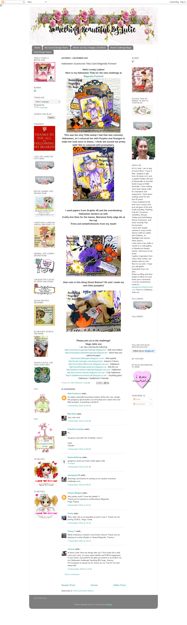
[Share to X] (102, 383)
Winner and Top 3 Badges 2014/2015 (89, 47)
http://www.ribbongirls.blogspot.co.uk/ (87, 358)
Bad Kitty (72, 414)
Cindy (70, 513)
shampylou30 (74, 475)
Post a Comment (72, 574)
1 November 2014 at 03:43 (79, 406)
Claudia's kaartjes (76, 429)
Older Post (119, 585)
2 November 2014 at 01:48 (79, 467)
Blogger (109, 605)
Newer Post (68, 585)
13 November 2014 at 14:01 (80, 569)
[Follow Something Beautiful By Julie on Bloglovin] (144, 352)
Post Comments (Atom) (83, 591)
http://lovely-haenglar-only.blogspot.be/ (85, 361)
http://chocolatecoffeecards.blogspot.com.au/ (88, 364)
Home (37, 47)
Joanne (71, 549)
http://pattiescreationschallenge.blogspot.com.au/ (88, 370)
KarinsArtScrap (75, 457)
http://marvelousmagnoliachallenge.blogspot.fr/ (86, 350)
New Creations (74, 393)
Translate (43, 108)
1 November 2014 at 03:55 (79, 421)
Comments (140, 404)
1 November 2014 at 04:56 (79, 449)
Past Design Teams (42, 52)
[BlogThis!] (100, 383)
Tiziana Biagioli (75, 493)
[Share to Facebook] (105, 383)
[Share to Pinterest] (108, 383)
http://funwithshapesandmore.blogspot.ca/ (87, 367)
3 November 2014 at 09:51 (79, 485)
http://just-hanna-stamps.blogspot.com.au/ (86, 372)
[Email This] (97, 383)
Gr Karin (71, 463)
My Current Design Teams (56, 47)
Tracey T (72, 531)
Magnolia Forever (93, 76)
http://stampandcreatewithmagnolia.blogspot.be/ (86, 353)
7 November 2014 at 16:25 (79, 541)
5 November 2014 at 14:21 (79, 505)
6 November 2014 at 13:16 (79, 523)
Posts (137, 399)
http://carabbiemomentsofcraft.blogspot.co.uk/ (86, 375)
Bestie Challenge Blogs (120, 47)
